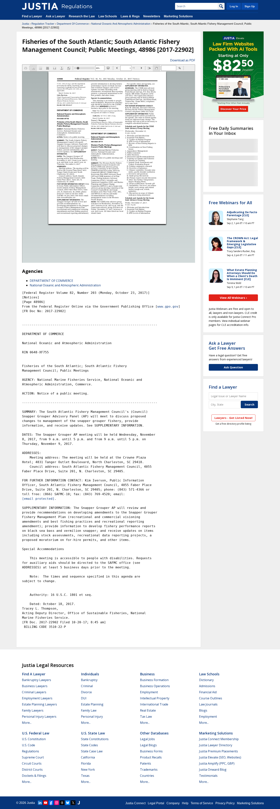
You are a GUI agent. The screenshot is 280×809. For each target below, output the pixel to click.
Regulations (30, 751)
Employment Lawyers (37, 698)
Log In (234, 6)
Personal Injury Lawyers (39, 716)
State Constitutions (95, 739)
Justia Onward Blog (212, 769)
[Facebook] (51, 802)
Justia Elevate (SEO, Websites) (220, 757)
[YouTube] (45, 802)
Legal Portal (156, 803)
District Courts (32, 769)
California (88, 757)
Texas (85, 776)
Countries (147, 776)
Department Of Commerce (73, 23)
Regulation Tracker (42, 23)
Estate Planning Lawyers (39, 704)
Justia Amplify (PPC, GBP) (216, 763)
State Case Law (91, 751)
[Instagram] (56, 802)
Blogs (203, 710)
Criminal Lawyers (34, 692)
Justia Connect (135, 803)
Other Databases (154, 733)
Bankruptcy (89, 680)
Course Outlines (210, 698)
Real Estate (148, 710)
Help (185, 803)
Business (147, 674)
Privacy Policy (225, 803)
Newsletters (151, 16)
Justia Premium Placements (218, 751)
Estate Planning (92, 704)
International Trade (154, 704)
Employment (149, 692)
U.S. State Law (93, 733)
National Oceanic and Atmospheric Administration (65, 285)
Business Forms (151, 751)
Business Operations (155, 686)
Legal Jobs (147, 739)
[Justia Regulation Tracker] (40, 6)
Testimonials (208, 776)
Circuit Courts (32, 763)
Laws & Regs (130, 16)
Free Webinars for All (230, 202)
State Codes (89, 745)
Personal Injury (92, 716)
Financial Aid (208, 692)
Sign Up (250, 6)
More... (26, 723)
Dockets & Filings (34, 776)
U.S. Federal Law (35, 733)
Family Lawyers (32, 710)
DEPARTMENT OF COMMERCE (51, 281)
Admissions (207, 686)
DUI (83, 698)
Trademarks (149, 769)
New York (88, 769)
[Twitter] (73, 802)
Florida (86, 763)
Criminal (87, 686)
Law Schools (107, 16)
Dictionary (206, 680)
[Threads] (62, 802)
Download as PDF (182, 60)
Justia (25, 23)
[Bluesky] (67, 802)
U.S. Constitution (34, 739)
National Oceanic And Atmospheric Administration (120, 23)
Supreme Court (33, 757)
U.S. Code (28, 745)
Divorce (86, 692)
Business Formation (154, 680)
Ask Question (233, 367)
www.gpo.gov (167, 306)
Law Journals (208, 704)
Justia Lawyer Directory (215, 745)
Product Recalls (151, 757)
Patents (145, 763)
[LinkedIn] (40, 802)
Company (173, 803)
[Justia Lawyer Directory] (78, 802)
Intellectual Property (154, 698)
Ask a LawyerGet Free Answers (227, 345)
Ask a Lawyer (56, 16)
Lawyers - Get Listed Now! (233, 418)
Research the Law (82, 16)
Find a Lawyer (32, 16)
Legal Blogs (148, 745)
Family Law (88, 710)
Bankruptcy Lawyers (36, 680)
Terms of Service (202, 803)
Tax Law (146, 716)
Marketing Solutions (178, 16)
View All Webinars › (233, 298)
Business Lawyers (34, 686)
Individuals (90, 674)
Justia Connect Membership (219, 739)
